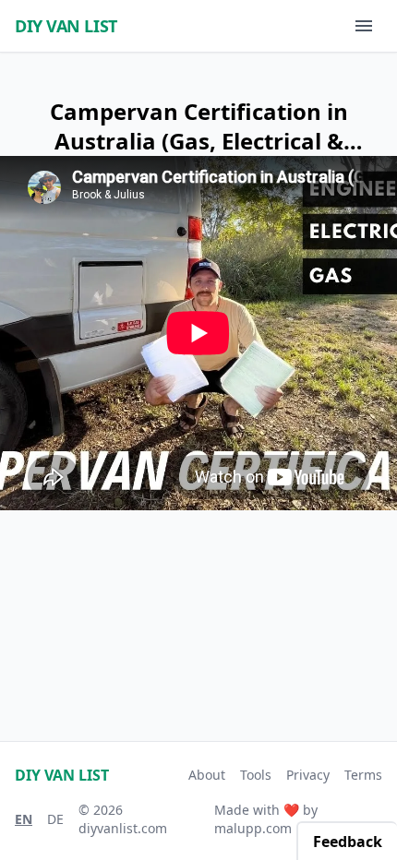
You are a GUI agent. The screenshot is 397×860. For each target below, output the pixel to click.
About (206, 774)
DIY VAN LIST (66, 26)
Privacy (308, 774)
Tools (255, 774)
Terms (363, 774)
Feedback (347, 841)
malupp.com (253, 828)
